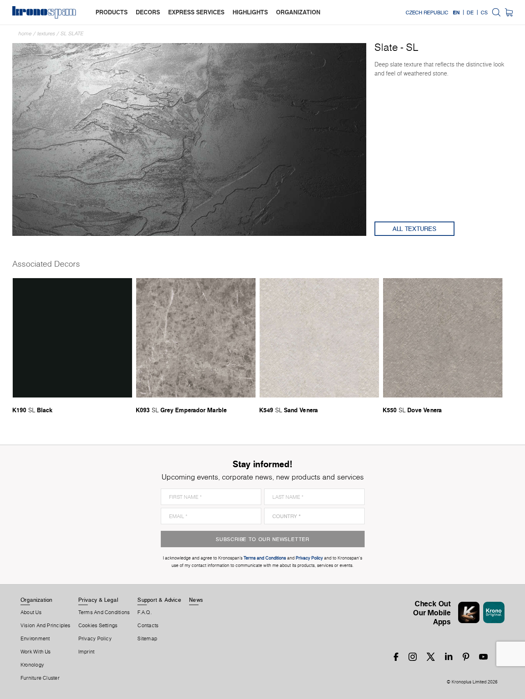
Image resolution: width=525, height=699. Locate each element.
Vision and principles (46, 625)
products (112, 12)
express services (196, 12)
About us (31, 612)
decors (148, 12)
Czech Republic (427, 12)
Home (25, 33)
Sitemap (147, 638)
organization (298, 12)
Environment (35, 638)
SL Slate (72, 33)
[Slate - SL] (189, 139)
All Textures (414, 228)
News (196, 600)
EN (456, 12)
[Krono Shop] (509, 12)
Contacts (147, 625)
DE (470, 12)
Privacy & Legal (98, 600)
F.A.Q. (144, 612)
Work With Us (36, 652)
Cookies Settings (98, 625)
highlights (250, 12)
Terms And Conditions (104, 612)
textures (46, 33)
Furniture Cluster (40, 678)
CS (484, 12)
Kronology (32, 665)
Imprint (86, 652)
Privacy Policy (95, 638)
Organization (36, 600)
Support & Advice (159, 600)
